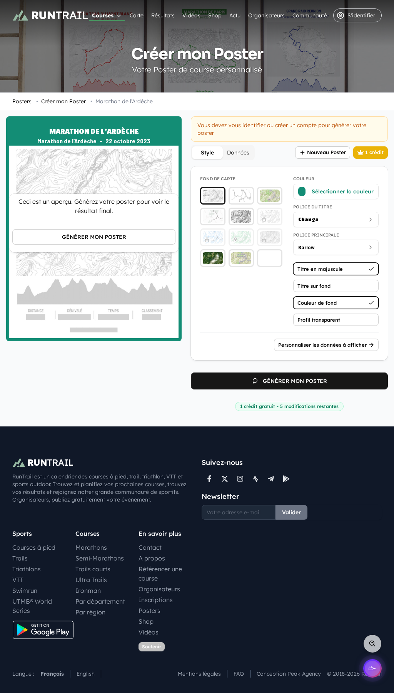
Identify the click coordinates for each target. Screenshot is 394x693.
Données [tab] (238, 152)
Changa (308, 219)
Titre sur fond (314, 286)
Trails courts (92, 569)
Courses (103, 15)
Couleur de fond (317, 303)
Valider (291, 512)
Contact (150, 547)
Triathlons (26, 569)
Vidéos (191, 15)
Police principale (316, 235)
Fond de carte (217, 178)
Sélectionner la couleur (343, 191)
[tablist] (223, 152)
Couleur (303, 178)
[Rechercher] (372, 643)
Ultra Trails (91, 580)
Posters (22, 101)
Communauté (309, 15)
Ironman (88, 590)
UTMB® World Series (32, 605)
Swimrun (24, 590)
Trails (20, 558)
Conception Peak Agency (289, 673)
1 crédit (374, 152)
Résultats (163, 15)
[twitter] (224, 479)
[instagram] (240, 479)
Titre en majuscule (320, 269)
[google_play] (286, 479)
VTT (17, 580)
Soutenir (151, 646)
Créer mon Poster (61, 101)
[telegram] (271, 479)
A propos (152, 558)
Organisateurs (266, 15)
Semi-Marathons (99, 558)
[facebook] (209, 479)
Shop (215, 15)
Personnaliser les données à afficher (322, 345)
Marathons (91, 547)
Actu (234, 15)
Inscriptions (156, 600)
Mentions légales (199, 673)
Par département (100, 601)
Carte (137, 15)
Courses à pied (33, 547)
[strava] (255, 479)
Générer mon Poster (94, 236)
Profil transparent (318, 320)
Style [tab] (207, 152)
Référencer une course (160, 573)
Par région (90, 612)
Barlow (306, 247)
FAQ (239, 673)
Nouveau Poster (326, 152)
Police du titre (312, 207)
